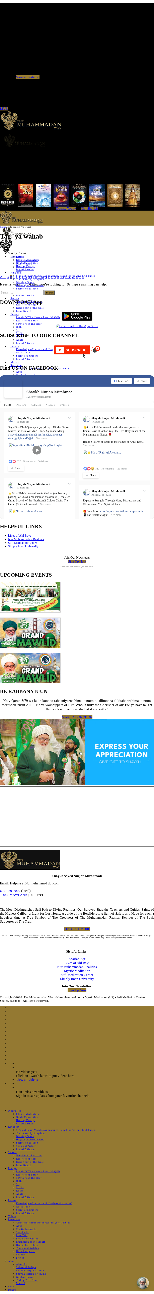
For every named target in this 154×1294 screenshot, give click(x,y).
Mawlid (20, 1283)
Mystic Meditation (77, 971)
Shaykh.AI (22, 1232)
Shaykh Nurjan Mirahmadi (50, 391)
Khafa (19, 1190)
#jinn (21, 438)
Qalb (19, 326)
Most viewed (24, 263)
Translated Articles (27, 1248)
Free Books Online (27, 1238)
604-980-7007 (10, 891)
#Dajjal (29, 438)
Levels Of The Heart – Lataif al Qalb (38, 317)
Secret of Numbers (27, 355)
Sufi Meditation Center (22, 542)
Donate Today (66, 208)
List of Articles (25, 269)
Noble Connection (27, 1117)
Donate (12, 1289)
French (20, 1257)
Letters (14, 346)
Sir (17, 330)
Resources (14, 1219)
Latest (19, 256)
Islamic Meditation (27, 1113)
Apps (19, 371)
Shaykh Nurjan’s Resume (31, 1273)
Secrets (14, 298)
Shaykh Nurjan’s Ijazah (30, 1270)
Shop (11, 1286)
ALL (3, 277)
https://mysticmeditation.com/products (121, 511)
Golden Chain (24, 1276)
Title (18, 270)
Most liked (22, 267)
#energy (12, 438)
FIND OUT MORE (77, 929)
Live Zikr (21, 1235)
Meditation (15, 1110)
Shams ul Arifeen (26, 1145)
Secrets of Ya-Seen (27, 288)
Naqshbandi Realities (29, 1155)
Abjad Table (23, 352)
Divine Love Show (27, 1244)
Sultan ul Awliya (26, 1267)
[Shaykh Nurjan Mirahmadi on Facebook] (13, 389)
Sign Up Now (77, 561)
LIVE (4, 108)
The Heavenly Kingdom (30, 1133)
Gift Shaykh (89, 208)
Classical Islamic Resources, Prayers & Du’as (43, 1222)
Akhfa (19, 339)
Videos (14, 362)
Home (3, 227)
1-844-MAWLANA (13, 895)
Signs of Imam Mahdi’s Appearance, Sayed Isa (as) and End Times (55, 1129)
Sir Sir (20, 1187)
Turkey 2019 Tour (27, 1280)
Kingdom (16, 272)
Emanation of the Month (31, 1241)
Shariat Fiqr (77, 959)
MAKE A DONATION (77, 717)
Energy (14, 314)
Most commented (27, 260)
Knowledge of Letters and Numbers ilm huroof (44, 349)
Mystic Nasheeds (26, 374)
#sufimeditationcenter (50, 434)
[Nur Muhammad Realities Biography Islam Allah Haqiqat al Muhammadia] (77, 141)
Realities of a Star (26, 320)
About (11, 1260)
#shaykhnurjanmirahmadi (22, 434)
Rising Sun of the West (30, 307)
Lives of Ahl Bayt (19, 535)
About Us (21, 1264)
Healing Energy (25, 1120)
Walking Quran (25, 282)
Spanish (21, 1254)
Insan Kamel (23, 310)
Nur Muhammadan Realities (26, 539)
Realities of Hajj (26, 1158)
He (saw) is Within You (30, 1139)
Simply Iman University (23, 546)
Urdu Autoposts (25, 1251)
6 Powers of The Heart (29, 323)
